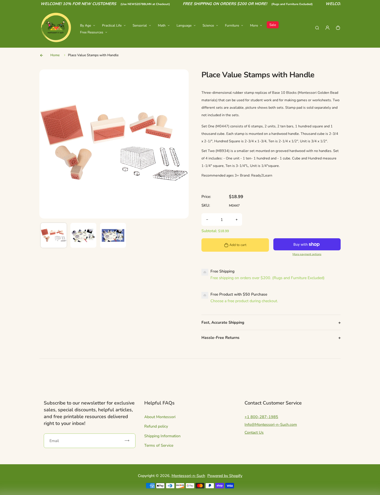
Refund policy (156, 426)
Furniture (232, 25)
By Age (85, 25)
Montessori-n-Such (188, 475)
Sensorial (140, 25)
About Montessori (159, 416)
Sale (272, 24)
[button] (53, 236)
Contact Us (254, 432)
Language (184, 25)
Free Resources (91, 32)
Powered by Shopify (224, 475)
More (254, 25)
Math (162, 25)
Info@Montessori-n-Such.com (271, 424)
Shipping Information (162, 436)
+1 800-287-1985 (261, 416)
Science (208, 25)
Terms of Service (158, 445)
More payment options (306, 254)
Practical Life (112, 25)
